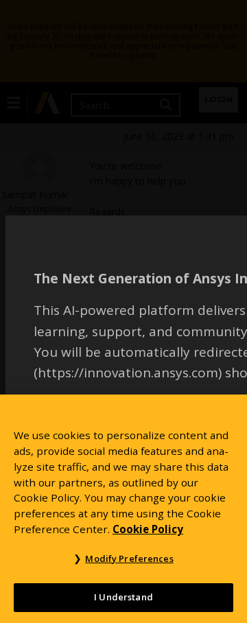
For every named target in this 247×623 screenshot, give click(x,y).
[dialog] (123, 311)
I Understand (123, 597)
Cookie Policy (148, 529)
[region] (123, 509)
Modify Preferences (129, 558)
